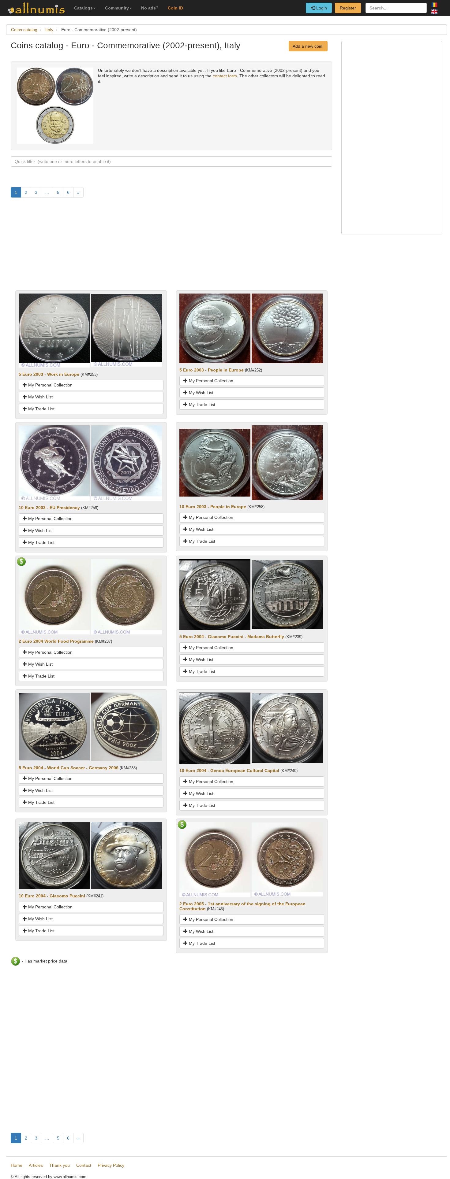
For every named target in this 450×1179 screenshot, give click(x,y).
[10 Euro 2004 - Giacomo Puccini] (54, 855)
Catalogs (83, 8)
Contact (83, 1165)
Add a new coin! (308, 46)
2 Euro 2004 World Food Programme (56, 641)
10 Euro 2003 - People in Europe (212, 506)
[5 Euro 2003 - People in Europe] (214, 327)
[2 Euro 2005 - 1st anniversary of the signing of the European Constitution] (214, 859)
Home (16, 1165)
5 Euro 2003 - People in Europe (211, 370)
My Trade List (40, 408)
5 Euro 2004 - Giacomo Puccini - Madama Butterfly (231, 636)
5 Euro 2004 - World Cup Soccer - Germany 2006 (68, 767)
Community (117, 8)
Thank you (59, 1165)
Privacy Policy (111, 1165)
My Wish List (40, 396)
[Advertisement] (171, 247)
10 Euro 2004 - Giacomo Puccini (52, 895)
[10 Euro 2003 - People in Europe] (214, 462)
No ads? (150, 8)
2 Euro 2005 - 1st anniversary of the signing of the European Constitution (242, 906)
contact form (225, 75)
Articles (36, 1165)
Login (321, 8)
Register (348, 8)
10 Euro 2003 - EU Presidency (49, 507)
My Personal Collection (50, 385)
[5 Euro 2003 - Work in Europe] (54, 329)
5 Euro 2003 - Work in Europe (49, 374)
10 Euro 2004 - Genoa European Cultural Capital (229, 770)
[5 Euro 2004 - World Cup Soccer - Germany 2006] (54, 726)
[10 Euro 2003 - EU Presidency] (54, 462)
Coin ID (175, 8)
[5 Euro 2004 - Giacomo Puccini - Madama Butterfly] (214, 594)
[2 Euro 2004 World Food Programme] (54, 596)
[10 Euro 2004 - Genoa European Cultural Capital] (214, 727)
